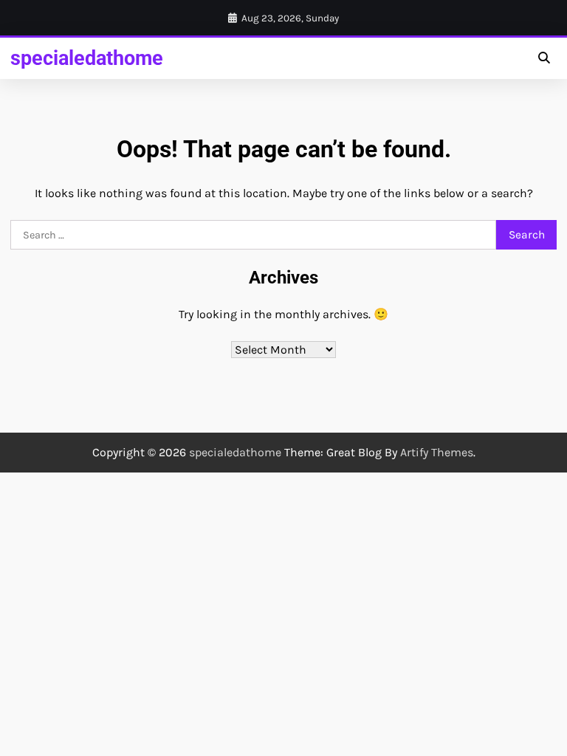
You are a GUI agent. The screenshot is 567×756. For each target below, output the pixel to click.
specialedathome (86, 58)
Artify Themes (436, 452)
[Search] (543, 58)
